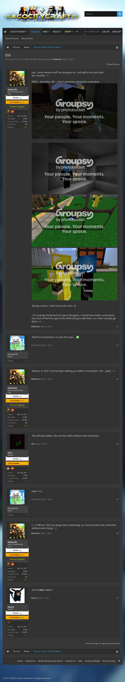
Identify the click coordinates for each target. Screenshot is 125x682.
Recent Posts (27, 38)
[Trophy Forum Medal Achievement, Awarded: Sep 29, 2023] (12, 469)
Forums (35, 31)
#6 (117, 533)
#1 (117, 326)
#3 (117, 379)
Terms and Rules (92, 661)
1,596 (25, 475)
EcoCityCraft (17, 31)
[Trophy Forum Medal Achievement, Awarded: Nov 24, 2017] (12, 112)
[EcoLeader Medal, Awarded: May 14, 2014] (8, 469)
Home (20, 661)
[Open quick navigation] (117, 47)
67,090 (24, 121)
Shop (68, 31)
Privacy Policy (109, 661)
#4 (117, 444)
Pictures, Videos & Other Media (30, 59)
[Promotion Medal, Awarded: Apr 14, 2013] (8, 623)
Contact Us (30, 661)
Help (80, 661)
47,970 (24, 632)
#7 (117, 598)
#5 (117, 499)
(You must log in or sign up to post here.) (103, 643)
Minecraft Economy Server (50, 661)
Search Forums (11, 38)
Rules (56, 31)
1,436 (25, 629)
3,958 (25, 118)
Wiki (45, 31)
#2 (117, 345)
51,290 (24, 478)
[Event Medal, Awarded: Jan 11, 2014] (8, 112)
